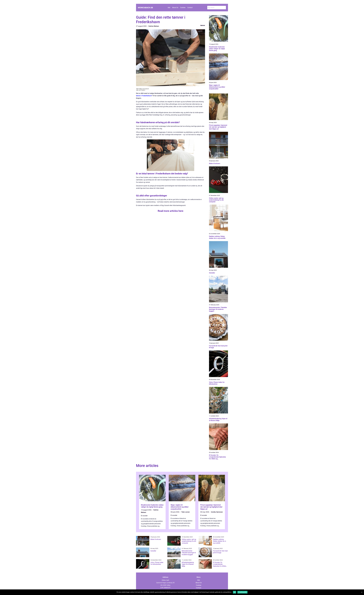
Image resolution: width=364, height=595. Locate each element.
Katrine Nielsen (154, 26)
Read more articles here (170, 211)
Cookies (182, 7)
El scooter (144, 516)
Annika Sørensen (217, 512)
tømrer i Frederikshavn (144, 96)
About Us (175, 7)
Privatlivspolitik (242, 592)
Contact (190, 7)
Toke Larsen (185, 512)
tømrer (202, 25)
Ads (169, 7)
